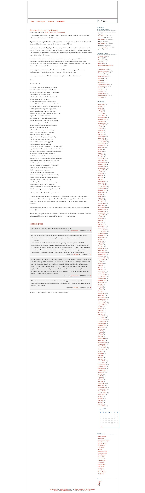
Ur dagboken (101, 95)
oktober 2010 (101, 301)
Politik (99, 82)
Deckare (100, 60)
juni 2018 (100, 128)
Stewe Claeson (101, 470)
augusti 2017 (101, 147)
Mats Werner (101, 466)
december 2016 (102, 162)
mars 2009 (100, 336)
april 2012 (100, 267)
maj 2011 (100, 288)
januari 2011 (101, 295)
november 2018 (102, 119)
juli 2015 (100, 194)
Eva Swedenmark (102, 453)
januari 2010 (101, 318)
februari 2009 (101, 338)
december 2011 (102, 275)
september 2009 (102, 325)
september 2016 (102, 168)
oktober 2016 (101, 166)
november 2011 (102, 276)
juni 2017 (100, 151)
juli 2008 (100, 351)
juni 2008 (100, 353)
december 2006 (102, 387)
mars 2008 (100, 359)
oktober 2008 (101, 346)
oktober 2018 (101, 121)
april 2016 (100, 177)
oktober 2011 (101, 278)
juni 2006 (100, 398)
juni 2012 (100, 263)
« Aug (101, 427)
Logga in (100, 481)
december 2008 (102, 342)
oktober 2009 (101, 323)
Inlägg (56, 490)
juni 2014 (100, 218)
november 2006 (102, 389)
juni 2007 (100, 376)
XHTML (79, 490)
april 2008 (100, 357)
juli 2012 (100, 262)
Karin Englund (102, 455)
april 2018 (100, 132)
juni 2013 (100, 241)
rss (105, 56)
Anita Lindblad (102, 436)
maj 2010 (100, 310)
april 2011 (100, 290)
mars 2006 (100, 404)
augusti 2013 (101, 237)
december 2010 (102, 297)
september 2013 (102, 235)
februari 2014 (101, 226)
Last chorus (101, 75)
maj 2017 (100, 153)
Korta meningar (102, 73)
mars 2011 (100, 291)
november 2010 (102, 299)
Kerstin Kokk (101, 457)
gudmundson (74, 230)
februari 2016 (101, 181)
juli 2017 (100, 149)
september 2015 (102, 190)
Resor (99, 88)
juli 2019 (100, 106)
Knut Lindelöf (101, 459)
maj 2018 (100, 130)
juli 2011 (100, 284)
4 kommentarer (61, 32)
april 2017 (100, 155)
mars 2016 (100, 179)
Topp (88, 490)
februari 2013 (101, 248)
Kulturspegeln (41, 21)
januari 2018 (101, 138)
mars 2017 (100, 157)
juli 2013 (100, 239)
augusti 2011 (101, 282)
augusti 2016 (101, 170)
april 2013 (100, 245)
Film (99, 61)
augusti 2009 (101, 327)
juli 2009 (100, 329)
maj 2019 (100, 110)
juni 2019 (100, 108)
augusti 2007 (101, 372)
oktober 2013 (101, 233)
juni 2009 (100, 331)
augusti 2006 (101, 394)
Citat (99, 58)
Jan (98, 32)
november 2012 (102, 254)
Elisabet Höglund (102, 451)
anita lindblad (101, 39)
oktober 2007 (101, 368)
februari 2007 (101, 383)
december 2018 (102, 117)
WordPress (53, 489)
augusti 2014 (101, 215)
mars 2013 (100, 247)
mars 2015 (100, 202)
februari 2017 (101, 158)
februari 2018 (101, 136)
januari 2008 (101, 363)
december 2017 (102, 140)
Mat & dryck (101, 76)
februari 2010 (101, 316)
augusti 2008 (101, 349)
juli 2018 (100, 127)
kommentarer (65, 490)
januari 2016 (101, 183)
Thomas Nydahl (102, 472)
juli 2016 (100, 172)
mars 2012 (100, 269)
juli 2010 (100, 306)
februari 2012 (101, 271)
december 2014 (102, 207)
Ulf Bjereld (101, 474)
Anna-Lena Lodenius (103, 440)
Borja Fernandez (80, 489)
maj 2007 (100, 378)
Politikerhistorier (102, 84)
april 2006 (100, 402)
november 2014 (102, 209)
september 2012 (102, 258)
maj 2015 (100, 198)
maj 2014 (100, 220)
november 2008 (102, 344)
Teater (99, 91)
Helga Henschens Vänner (104, 65)
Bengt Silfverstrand (103, 442)
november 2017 (102, 142)
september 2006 (102, 393)
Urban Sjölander (102, 36)
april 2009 (100, 334)
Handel (100, 63)
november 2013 (102, 232)
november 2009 (102, 321)
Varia (99, 97)
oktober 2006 (101, 391)
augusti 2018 (101, 125)
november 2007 (102, 366)
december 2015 (102, 185)
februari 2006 (101, 406)
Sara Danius (101, 468)
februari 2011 (101, 293)
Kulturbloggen (101, 460)
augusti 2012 (101, 260)
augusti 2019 (101, 104)
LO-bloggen (101, 462)
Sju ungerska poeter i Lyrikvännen (44, 30)
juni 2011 (100, 286)
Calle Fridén (101, 447)
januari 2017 (101, 160)
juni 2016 (100, 173)
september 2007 (102, 370)
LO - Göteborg (102, 47)
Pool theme (63, 489)
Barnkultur (100, 56)
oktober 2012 (101, 256)
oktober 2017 (101, 143)
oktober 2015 (101, 188)
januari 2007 (101, 385)
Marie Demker (101, 464)
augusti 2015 (101, 192)
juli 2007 (100, 374)
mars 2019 (100, 112)
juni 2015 (100, 196)
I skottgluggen (101, 69)
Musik (99, 80)
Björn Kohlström (102, 444)
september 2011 (102, 280)
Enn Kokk (76, 254)
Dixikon (100, 449)
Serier (99, 90)
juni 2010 (100, 308)
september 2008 (102, 348)
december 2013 (102, 230)
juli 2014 (100, 217)
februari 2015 (101, 203)
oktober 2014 (101, 211)
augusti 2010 (101, 305)
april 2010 (100, 312)
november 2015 (102, 187)
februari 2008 (101, 361)
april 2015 (100, 200)
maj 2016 (100, 175)
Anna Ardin (101, 438)
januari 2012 (101, 273)
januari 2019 (101, 115)
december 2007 (102, 364)
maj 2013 (100, 243)
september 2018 (102, 123)
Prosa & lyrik (52, 32)
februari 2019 (101, 114)
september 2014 (102, 213)
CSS (85, 490)
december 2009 (102, 319)
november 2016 (102, 164)
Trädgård (100, 93)
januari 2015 (101, 205)
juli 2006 (100, 396)
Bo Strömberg (101, 445)
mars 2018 (100, 134)
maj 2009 (100, 333)
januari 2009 (101, 340)
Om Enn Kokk (61, 21)
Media (46, 32)
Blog (32, 21)
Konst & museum (102, 71)
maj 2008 (100, 355)
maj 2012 (100, 265)
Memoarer (51, 21)
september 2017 (102, 145)
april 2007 (100, 379)
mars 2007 (100, 381)
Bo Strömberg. (90, 489)
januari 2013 (101, 250)
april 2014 (100, 222)
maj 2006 (100, 400)
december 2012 (102, 252)
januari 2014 (101, 228)
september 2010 (102, 303)
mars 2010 (100, 314)
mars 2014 (100, 224)
